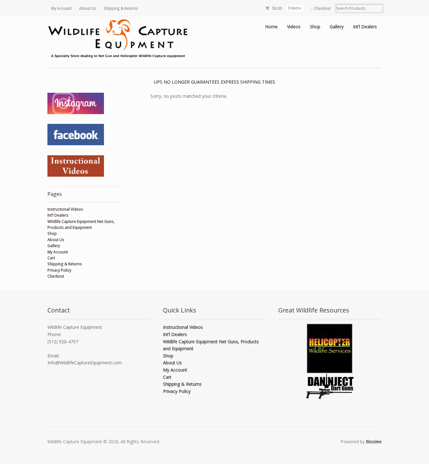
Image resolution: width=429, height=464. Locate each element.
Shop (315, 27)
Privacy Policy (59, 270)
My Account (61, 8)
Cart (51, 258)
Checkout (322, 8)
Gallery (337, 27)
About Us (87, 8)
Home (271, 27)
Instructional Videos (65, 209)
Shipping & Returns (121, 8)
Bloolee (374, 442)
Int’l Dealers (365, 27)
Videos (294, 27)
